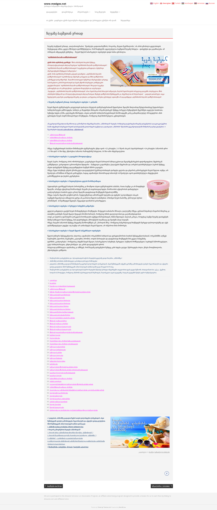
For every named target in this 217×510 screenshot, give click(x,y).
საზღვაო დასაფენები (57, 347)
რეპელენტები (55, 338)
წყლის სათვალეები (57, 407)
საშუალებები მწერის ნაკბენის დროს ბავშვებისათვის (69, 370)
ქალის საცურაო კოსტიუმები (60, 399)
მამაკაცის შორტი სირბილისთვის (61, 312)
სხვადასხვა (125, 20)
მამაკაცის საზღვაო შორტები (60, 295)
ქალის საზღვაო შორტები (59, 393)
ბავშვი (151, 452)
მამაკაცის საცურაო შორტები (60, 301)
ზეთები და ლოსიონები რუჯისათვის (62, 286)
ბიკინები (53, 283)
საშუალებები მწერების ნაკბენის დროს (64, 367)
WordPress (122, 507)
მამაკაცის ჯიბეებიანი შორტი (60, 315)
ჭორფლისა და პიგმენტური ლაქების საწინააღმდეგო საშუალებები (74, 410)
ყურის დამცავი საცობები (58, 402)
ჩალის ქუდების (55, 404)
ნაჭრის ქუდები (55, 335)
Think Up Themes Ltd (104, 507)
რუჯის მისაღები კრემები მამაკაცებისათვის (65, 341)
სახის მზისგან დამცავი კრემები (61, 140)
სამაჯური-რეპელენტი (57, 361)
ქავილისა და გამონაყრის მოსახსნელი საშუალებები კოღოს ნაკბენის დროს (77, 390)
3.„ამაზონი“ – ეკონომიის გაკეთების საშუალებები (65, 438)
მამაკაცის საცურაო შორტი (59, 306)
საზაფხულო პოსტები (162, 452)
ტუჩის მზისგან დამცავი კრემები (61, 138)
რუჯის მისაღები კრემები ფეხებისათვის (64, 344)
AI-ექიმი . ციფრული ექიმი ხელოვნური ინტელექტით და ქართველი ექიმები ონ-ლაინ (81, 20)
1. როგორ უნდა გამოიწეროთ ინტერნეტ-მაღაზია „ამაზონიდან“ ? (70, 433)
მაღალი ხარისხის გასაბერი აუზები (62, 318)
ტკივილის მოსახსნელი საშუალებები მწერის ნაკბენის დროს (71, 384)
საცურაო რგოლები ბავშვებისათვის (62, 373)
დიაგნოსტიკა (67, 12)
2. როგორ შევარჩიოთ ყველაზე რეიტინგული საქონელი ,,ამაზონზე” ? (71, 435)
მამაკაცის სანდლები (57, 298)
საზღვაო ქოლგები (56, 355)
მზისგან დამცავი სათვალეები (60, 327)
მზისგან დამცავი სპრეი (58, 321)
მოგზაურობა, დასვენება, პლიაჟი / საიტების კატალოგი (68, 447)
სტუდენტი (114, 12)
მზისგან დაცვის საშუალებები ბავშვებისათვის (66, 332)
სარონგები (54, 364)
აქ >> (157, 270)
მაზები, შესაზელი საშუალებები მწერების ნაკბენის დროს (70, 292)
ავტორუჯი (53, 280)
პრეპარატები (82, 12)
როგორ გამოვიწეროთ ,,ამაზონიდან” (70, 129)
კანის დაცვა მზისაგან (57, 135)
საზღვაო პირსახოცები (58, 350)
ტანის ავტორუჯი (55, 381)
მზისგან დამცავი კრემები (59, 324)
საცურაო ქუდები (55, 376)
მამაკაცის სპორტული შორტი (60, 309)
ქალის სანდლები (56, 396)
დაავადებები (51, 12)
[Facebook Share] (167, 473)
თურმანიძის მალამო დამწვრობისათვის (62, 57)
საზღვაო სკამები (56, 353)
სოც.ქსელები (100, 12)
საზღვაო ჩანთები (56, 358)
